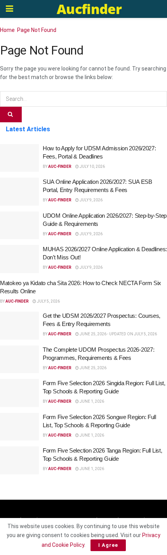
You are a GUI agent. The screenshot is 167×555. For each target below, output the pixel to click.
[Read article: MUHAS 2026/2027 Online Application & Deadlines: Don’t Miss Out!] (19, 259)
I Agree (108, 545)
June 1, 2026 (91, 401)
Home (7, 30)
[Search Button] (11, 114)
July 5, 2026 (48, 301)
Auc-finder (59, 166)
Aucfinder (89, 9)
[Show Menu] (9, 9)
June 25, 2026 (92, 368)
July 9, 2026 (91, 200)
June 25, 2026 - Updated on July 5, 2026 (118, 334)
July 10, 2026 (92, 166)
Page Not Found (36, 30)
